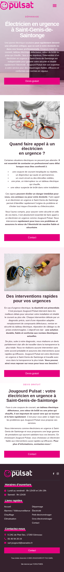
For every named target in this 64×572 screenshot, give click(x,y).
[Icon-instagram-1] (58, 474)
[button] (54, 5)
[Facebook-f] (53, 474)
